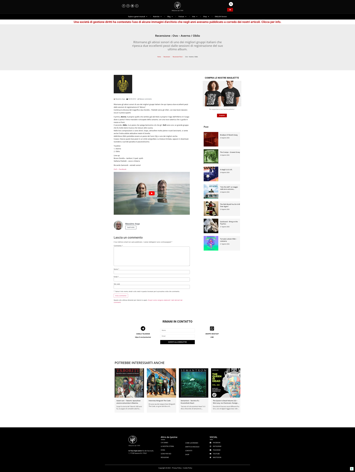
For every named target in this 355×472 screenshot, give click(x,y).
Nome (116, 269)
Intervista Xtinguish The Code (160, 401)
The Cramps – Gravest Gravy (230, 152)
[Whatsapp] (136, 5)
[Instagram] (128, 5)
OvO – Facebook (120, 169)
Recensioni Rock (178, 56)
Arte (193, 17)
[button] (231, 4)
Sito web (117, 284)
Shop (205, 17)
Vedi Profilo (131, 227)
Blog (168, 17)
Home (159, 56)
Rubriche (156, 17)
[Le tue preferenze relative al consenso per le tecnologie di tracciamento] (352, 469)
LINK (212, 337)
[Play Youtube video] (152, 193)
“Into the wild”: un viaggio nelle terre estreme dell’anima (229, 189)
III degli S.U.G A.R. (226, 170)
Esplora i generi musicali (136, 17)
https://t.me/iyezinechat (143, 337)
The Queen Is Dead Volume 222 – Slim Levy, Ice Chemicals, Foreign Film (225, 403)
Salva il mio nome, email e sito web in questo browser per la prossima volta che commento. (147, 291)
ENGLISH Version (221, 17)
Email (116, 276)
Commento (118, 245)
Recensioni (167, 56)
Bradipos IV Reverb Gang (228, 135)
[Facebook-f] (123, 5)
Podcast (181, 17)
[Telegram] (132, 5)
